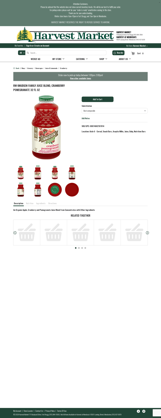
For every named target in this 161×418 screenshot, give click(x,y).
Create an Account (41, 45)
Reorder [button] (120, 52)
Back (17, 68)
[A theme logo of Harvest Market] (64, 34)
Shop (23, 68)
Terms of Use (61, 411)
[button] (140, 45)
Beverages (39, 68)
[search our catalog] (28, 52)
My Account (17, 411)
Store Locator (28, 411)
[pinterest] (143, 411)
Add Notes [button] (86, 118)
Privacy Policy (50, 411)
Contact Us (39, 411)
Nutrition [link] (29, 203)
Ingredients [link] (40, 203)
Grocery (30, 68)
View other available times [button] (80, 78)
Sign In (29, 45)
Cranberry (63, 68)
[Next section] (147, 232)
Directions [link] (52, 203)
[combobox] (21, 52)
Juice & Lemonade (51, 68)
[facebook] (138, 411)
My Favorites (19, 45)
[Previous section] (13, 232)
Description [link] (18, 203)
